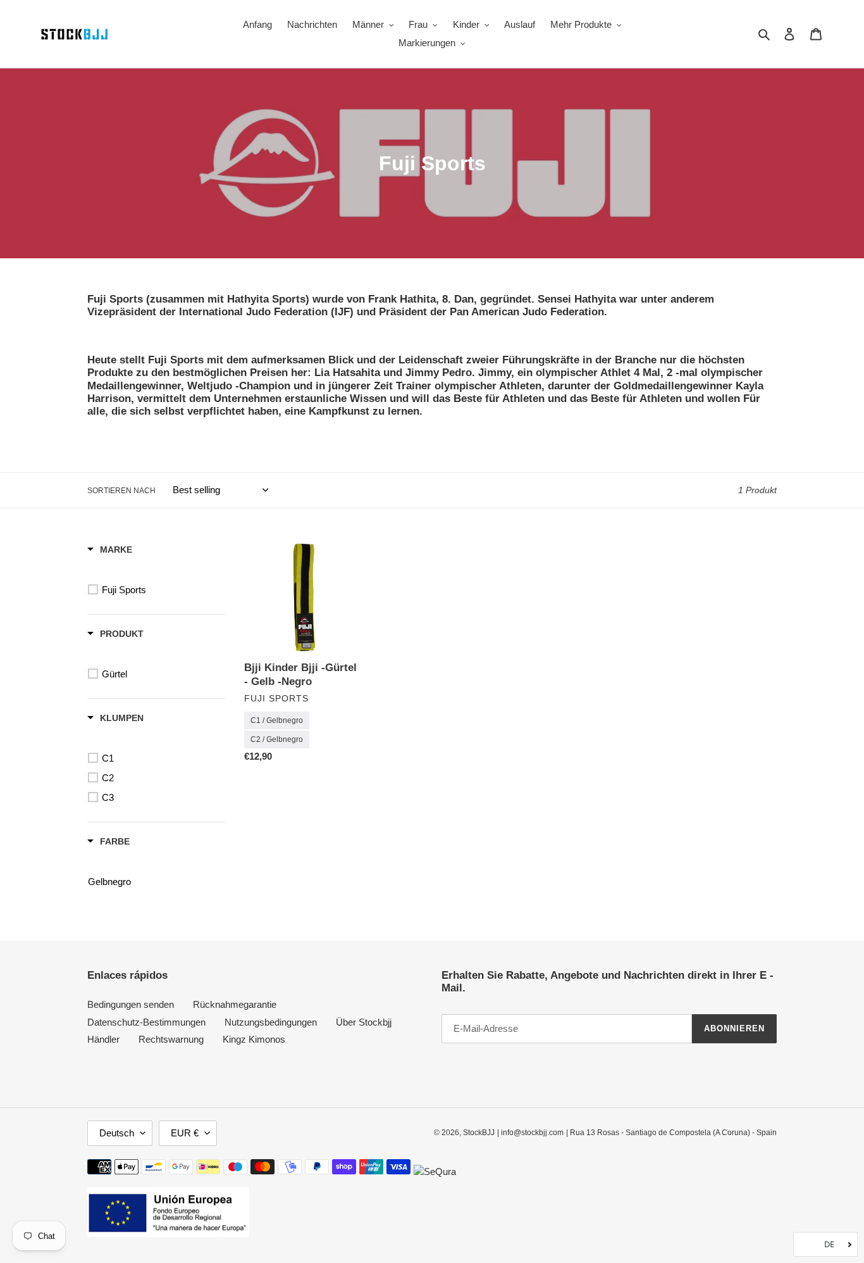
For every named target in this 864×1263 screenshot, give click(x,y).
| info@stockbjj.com (530, 1132)
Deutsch (116, 1133)
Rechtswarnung (171, 1039)
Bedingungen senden (130, 1004)
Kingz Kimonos (254, 1039)
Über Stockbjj (364, 1022)
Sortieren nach (121, 490)
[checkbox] (158, 590)
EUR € (185, 1133)
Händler (103, 1039)
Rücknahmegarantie (234, 1004)
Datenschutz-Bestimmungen (146, 1022)
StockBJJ (479, 1132)
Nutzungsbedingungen (271, 1022)
